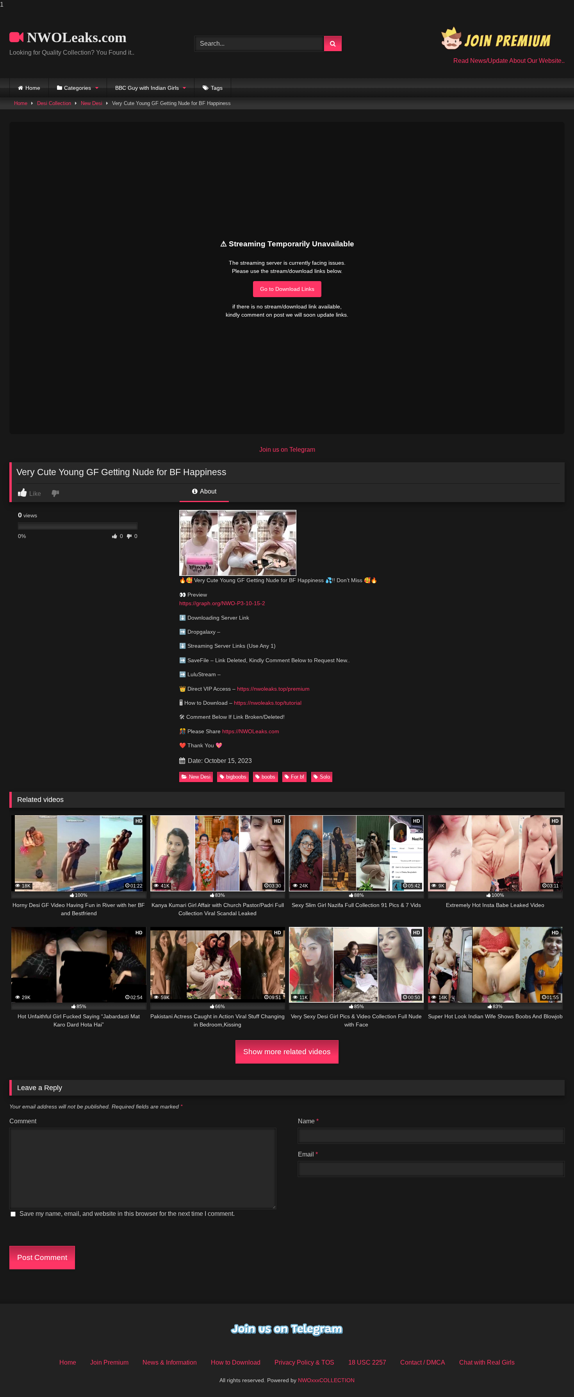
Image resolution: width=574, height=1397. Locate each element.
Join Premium (109, 1362)
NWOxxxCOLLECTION (326, 1380)
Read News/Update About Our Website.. (509, 60)
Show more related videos (287, 1052)
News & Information (170, 1362)
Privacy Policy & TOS (304, 1362)
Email (308, 1154)
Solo (325, 777)
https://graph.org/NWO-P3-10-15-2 (222, 603)
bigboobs (236, 777)
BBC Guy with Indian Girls (147, 88)
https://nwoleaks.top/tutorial (267, 703)
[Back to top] (549, 1375)
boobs (268, 777)
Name (308, 1121)
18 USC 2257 (367, 1362)
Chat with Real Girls (487, 1362)
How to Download (235, 1362)
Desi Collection (54, 103)
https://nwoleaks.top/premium (273, 689)
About (207, 491)
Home (32, 88)
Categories (77, 88)
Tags (217, 88)
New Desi (91, 103)
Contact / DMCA (422, 1362)
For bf (297, 777)
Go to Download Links (287, 289)
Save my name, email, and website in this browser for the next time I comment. (127, 1213)
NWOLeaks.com (75, 37)
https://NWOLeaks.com (250, 731)
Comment (22, 1121)
